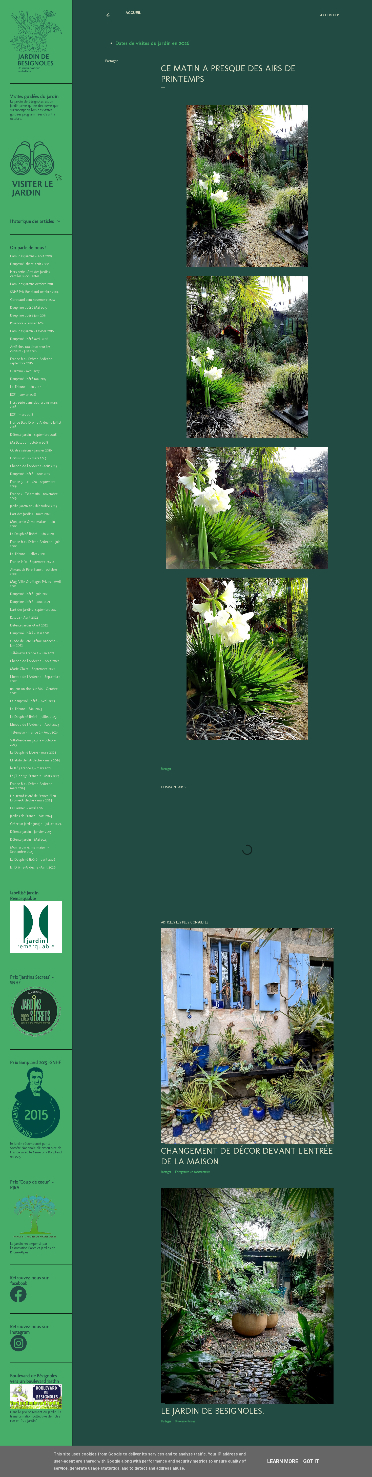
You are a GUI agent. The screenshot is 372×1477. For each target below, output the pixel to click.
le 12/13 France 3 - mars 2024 (31, 768)
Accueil (133, 13)
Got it (311, 1461)
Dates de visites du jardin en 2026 (152, 43)
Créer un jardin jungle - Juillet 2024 (35, 824)
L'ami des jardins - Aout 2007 (31, 256)
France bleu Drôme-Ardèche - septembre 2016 (32, 361)
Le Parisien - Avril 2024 (27, 808)
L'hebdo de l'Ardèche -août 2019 (33, 466)
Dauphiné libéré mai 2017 (28, 379)
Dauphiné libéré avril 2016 (29, 339)
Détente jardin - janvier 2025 (31, 832)
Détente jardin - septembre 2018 (33, 434)
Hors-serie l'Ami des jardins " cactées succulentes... (31, 274)
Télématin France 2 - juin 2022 (32, 653)
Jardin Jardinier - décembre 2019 (33, 506)
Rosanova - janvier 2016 (27, 323)
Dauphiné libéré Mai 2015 (28, 307)
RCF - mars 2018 (21, 414)
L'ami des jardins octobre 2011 (31, 284)
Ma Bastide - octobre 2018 (29, 442)
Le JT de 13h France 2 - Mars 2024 (34, 776)
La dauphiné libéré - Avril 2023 (32, 701)
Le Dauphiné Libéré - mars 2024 (33, 752)
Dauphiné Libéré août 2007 (29, 264)
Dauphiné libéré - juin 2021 (29, 594)
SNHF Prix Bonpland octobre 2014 (34, 292)
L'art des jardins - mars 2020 (30, 514)
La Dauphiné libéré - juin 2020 (32, 534)
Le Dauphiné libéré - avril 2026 (32, 859)
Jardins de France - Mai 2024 (31, 816)
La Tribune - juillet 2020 (27, 554)
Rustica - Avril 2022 (24, 617)
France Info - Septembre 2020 (32, 562)
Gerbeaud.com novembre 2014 (32, 300)
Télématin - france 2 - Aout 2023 (34, 732)
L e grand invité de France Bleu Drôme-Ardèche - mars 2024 (33, 798)
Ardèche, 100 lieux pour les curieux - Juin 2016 (30, 349)
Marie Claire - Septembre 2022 (32, 669)
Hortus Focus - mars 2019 (28, 458)
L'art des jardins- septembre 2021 (33, 609)
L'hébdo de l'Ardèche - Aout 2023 (34, 724)
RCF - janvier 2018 (23, 394)
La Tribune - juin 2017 (25, 387)
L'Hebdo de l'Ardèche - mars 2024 (35, 760)
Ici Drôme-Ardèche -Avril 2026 (32, 867)
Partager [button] (111, 61)
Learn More (282, 1461)
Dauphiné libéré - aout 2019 (30, 474)
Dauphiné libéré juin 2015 (28, 315)
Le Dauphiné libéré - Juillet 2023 (33, 717)
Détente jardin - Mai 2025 (28, 839)
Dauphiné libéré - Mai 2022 (30, 633)
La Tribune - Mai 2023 (26, 709)
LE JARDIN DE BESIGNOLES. (212, 1410)
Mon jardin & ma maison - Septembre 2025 (29, 849)
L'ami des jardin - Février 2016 (32, 331)
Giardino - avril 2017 (24, 371)
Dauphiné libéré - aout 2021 (30, 602)
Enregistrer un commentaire (192, 1172)
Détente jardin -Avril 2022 (29, 625)
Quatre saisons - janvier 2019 (31, 450)
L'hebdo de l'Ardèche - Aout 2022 (34, 661)
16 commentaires (185, 1421)
